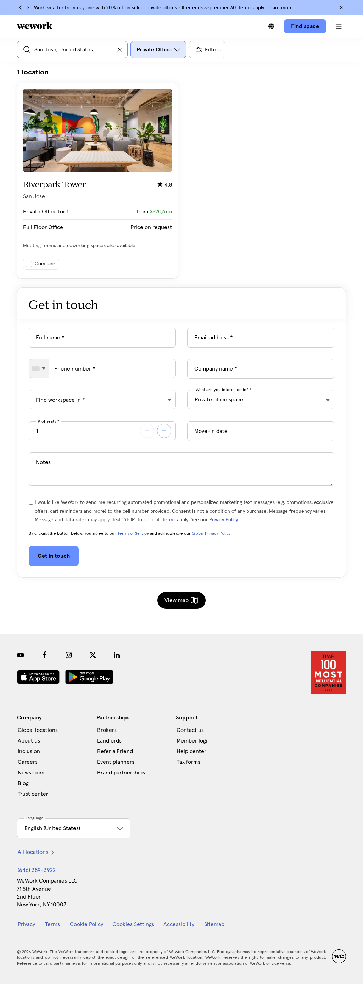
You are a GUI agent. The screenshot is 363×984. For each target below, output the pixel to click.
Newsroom (31, 772)
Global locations (38, 730)
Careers (28, 762)
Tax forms (188, 762)
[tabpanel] (181, 173)
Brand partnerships (121, 772)
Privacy (26, 924)
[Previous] (20, 7)
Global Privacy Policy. (212, 534)
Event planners (115, 762)
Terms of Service (133, 534)
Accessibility (178, 924)
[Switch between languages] (271, 26)
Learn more (280, 7)
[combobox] (39, 368)
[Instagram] (68, 654)
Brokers (107, 730)
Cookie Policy (86, 924)
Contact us (190, 730)
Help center (191, 751)
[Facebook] (44, 654)
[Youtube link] (20, 654)
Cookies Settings (133, 924)
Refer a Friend (115, 751)
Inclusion (29, 751)
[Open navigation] (339, 26)
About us (29, 741)
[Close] (341, 7)
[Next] (27, 7)
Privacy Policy (223, 519)
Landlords (109, 741)
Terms (168, 519)
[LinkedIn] (117, 654)
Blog (23, 783)
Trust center (33, 794)
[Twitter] (92, 654)
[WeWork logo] (34, 25)
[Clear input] (120, 50)
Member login (194, 741)
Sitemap (214, 924)
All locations (33, 852)
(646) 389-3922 (37, 870)
